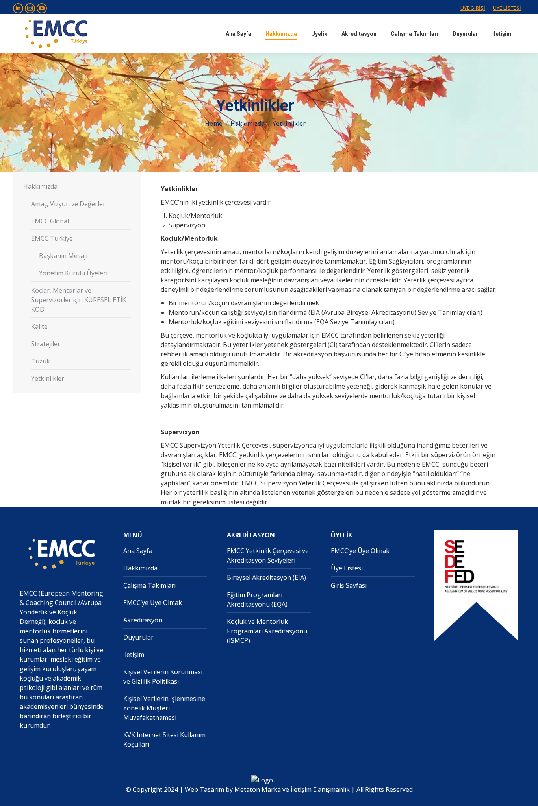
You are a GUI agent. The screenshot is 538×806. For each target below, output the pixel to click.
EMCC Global (50, 221)
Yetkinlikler (47, 378)
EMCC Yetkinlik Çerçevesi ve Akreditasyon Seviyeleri (268, 555)
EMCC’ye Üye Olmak (152, 602)
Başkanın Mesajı (63, 255)
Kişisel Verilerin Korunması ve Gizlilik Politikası (162, 677)
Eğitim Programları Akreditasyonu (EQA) (257, 599)
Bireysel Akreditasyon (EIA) (266, 577)
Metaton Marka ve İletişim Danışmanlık (292, 789)
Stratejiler (45, 343)
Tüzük (40, 361)
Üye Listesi (347, 568)
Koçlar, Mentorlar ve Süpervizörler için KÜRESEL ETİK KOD (78, 300)
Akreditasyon (142, 620)
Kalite (39, 326)
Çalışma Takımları (149, 585)
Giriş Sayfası (349, 585)
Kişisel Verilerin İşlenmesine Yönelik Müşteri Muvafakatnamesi (164, 708)
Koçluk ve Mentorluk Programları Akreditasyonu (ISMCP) (267, 631)
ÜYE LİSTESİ (507, 8)
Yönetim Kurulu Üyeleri (73, 273)
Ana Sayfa (137, 550)
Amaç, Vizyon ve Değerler (68, 203)
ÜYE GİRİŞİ (472, 8)
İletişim (133, 654)
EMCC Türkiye (52, 238)
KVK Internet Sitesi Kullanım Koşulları (164, 739)
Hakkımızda (40, 186)
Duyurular (138, 637)
